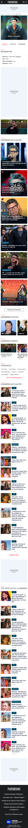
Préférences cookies (17, 814)
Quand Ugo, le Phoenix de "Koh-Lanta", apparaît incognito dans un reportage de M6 (19, 546)
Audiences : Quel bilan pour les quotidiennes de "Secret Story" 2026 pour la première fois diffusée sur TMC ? (19, 449)
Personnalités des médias (10, 14)
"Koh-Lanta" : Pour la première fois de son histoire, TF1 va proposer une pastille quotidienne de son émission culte (19, 500)
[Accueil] (13, 2)
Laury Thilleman (4, 374)
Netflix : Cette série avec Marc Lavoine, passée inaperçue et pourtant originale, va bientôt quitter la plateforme (13, 218)
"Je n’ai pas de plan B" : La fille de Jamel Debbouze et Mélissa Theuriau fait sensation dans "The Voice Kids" (19, 421)
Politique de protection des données (13, 804)
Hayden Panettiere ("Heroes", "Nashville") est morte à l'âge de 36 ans (19, 706)
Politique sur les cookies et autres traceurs (13, 800)
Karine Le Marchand (5, 372)
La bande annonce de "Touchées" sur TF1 (6, 355)
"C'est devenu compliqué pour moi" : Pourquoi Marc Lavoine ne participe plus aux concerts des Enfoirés (13, 163)
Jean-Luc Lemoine (22, 369)
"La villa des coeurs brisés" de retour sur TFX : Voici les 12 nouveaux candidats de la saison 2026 (19, 408)
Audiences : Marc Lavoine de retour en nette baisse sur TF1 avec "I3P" (14, 246)
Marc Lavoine (5, 333)
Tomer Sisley (4, 369)
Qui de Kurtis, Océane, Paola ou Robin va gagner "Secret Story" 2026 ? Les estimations (19, 474)
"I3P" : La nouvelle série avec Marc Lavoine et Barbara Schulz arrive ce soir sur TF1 (13, 273)
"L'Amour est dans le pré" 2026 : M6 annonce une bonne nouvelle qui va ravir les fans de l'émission (19, 486)
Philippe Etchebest (14, 374)
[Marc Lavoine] (8, 327)
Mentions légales (19, 797)
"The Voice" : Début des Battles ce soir (12, 302)
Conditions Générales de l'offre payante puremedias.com (14, 808)
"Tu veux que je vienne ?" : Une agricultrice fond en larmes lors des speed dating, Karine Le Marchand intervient (19, 394)
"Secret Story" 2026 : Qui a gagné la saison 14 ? (19, 461)
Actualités (13, 44)
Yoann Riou (14, 372)
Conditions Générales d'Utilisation (13, 794)
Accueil (2, 14)
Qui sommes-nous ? (8, 797)
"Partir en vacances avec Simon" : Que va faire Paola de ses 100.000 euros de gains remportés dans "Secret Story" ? (19, 436)
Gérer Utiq (8, 814)
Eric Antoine (21, 372)
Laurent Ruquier (12, 369)
